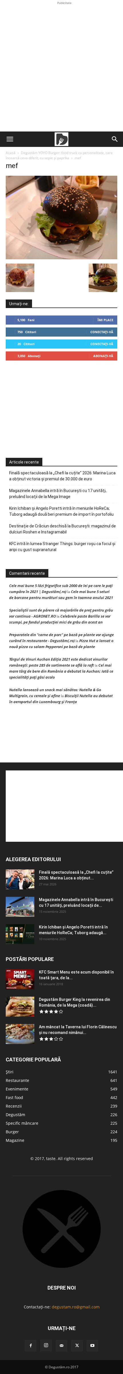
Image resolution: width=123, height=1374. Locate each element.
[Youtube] (92, 1345)
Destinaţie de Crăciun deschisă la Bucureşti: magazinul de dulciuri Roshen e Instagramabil (62, 529)
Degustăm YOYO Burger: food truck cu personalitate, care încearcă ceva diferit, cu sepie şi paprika (59, 155)
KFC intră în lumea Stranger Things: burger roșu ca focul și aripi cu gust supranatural (62, 546)
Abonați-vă (103, 356)
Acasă (10, 152)
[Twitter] (77, 1345)
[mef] (61, 257)
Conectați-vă (101, 332)
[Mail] (61, 1345)
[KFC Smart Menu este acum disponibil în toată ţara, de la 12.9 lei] (20, 979)
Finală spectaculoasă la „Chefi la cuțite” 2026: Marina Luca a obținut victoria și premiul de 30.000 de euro (62, 476)
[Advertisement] (61, 67)
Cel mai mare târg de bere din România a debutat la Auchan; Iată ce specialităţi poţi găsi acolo (61, 671)
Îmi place (105, 320)
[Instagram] (46, 1345)
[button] (10, 139)
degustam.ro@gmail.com (76, 1307)
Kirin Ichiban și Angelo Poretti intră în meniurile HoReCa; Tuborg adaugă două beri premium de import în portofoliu (61, 511)
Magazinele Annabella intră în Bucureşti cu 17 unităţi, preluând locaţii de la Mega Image (57, 493)
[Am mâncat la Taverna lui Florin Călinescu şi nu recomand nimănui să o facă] (20, 1034)
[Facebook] (30, 1345)
